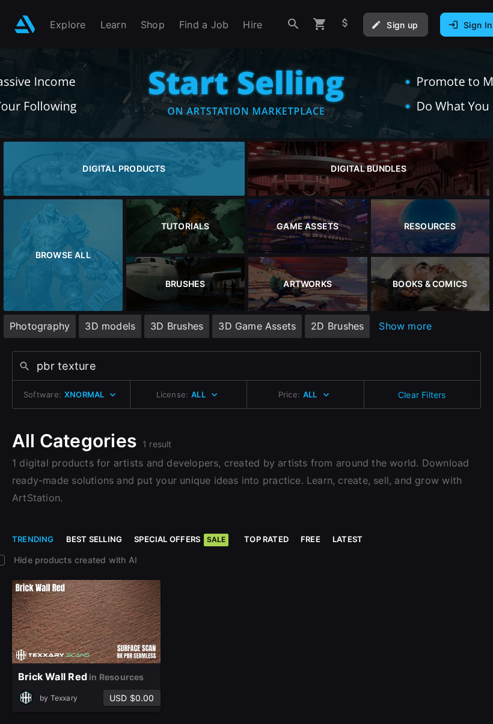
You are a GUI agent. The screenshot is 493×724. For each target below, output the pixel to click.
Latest (347, 539)
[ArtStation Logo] (24, 24)
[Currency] (345, 24)
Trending (33, 539)
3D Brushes (176, 326)
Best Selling (94, 539)
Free (310, 539)
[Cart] (320, 24)
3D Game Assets (257, 326)
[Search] (293, 24)
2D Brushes (337, 326)
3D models (110, 326)
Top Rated (266, 539)
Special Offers (179, 539)
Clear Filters (422, 395)
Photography (40, 326)
